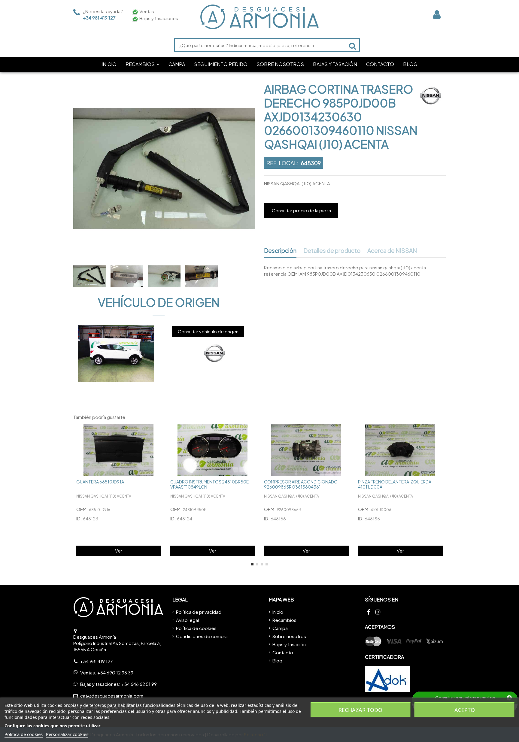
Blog (277, 660)
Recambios (284, 620)
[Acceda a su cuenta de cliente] (437, 14)
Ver (118, 550)
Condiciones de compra (202, 636)
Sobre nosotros (289, 636)
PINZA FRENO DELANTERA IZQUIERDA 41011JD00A (394, 484)
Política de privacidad (198, 612)
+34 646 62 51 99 (139, 684)
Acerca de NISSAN (392, 250)
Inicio (277, 612)
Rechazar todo (360, 709)
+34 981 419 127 (99, 17)
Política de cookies (196, 628)
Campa (280, 628)
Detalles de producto (332, 250)
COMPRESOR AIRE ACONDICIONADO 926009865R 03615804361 (301, 484)
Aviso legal (187, 620)
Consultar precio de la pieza (301, 210)
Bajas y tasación (289, 644)
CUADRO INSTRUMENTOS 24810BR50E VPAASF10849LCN (209, 484)
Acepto (464, 709)
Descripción (280, 250)
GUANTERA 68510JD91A (100, 481)
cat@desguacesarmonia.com (111, 695)
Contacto (282, 652)
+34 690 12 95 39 (115, 672)
